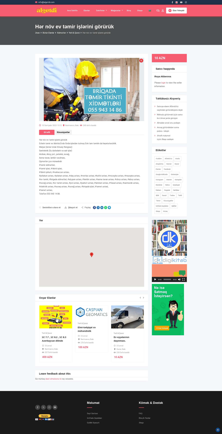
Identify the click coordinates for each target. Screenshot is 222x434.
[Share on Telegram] (109, 207)
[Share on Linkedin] (101, 207)
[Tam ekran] (183, 279)
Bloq (129, 10)
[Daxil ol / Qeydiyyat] (163, 10)
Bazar (177, 164)
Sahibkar (176, 190)
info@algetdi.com (46, 2)
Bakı (77, 125)
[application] (169, 251)
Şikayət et (73, 207)
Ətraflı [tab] (47, 132)
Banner (169, 164)
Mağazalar (116, 10)
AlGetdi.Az (168, 159)
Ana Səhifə (72, 10)
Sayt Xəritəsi (92, 413)
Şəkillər (174, 206)
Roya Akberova (162, 76)
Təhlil (180, 195)
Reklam (158, 190)
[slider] (167, 279)
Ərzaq (165, 211)
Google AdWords (162, 174)
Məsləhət (159, 185)
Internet (169, 180)
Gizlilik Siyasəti (93, 423)
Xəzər (119, 349)
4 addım (159, 159)
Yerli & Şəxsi (47, 333)
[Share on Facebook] (94, 207)
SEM (157, 195)
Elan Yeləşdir (178, 10)
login (163, 83)
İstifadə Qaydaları (162, 206)
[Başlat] (155, 279)
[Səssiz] (179, 279)
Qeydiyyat (176, 185)
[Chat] (157, 10)
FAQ (140, 413)
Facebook (167, 169)
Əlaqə (139, 10)
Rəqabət (167, 190)
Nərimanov (69, 125)
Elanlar (87, 10)
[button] (91, 254)
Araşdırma (159, 164)
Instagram (159, 180)
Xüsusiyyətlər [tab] (63, 132)
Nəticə (167, 185)
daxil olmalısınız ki (53, 379)
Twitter (172, 195)
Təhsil (158, 201)
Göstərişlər (174, 174)
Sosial (164, 195)
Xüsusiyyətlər (168, 201)
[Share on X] (98, 207)
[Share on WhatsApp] (105, 207)
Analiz (177, 159)
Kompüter (178, 180)
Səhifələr (100, 10)
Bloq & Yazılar (144, 418)
